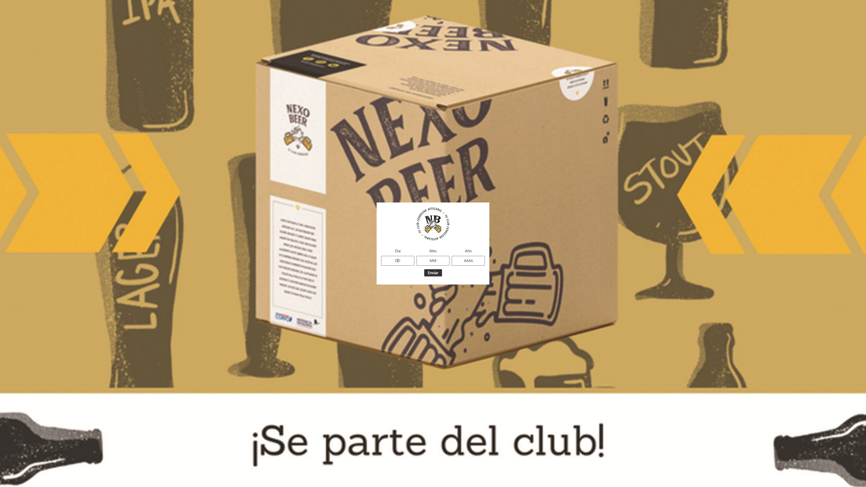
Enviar (433, 272)
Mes (433, 250)
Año (468, 250)
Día (398, 250)
